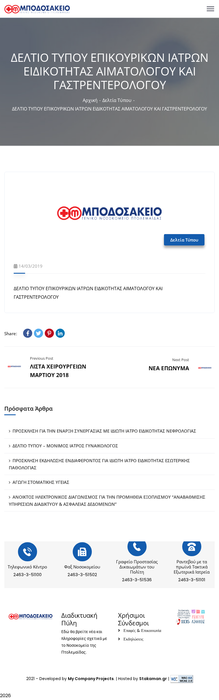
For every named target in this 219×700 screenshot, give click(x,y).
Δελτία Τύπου (116, 100)
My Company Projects (91, 678)
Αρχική (90, 100)
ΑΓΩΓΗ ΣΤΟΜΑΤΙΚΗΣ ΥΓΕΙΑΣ (41, 482)
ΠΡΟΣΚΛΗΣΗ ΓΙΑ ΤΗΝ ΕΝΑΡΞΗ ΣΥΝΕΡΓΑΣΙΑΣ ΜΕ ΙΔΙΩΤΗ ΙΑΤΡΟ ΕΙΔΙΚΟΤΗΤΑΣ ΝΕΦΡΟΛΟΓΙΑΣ (104, 431)
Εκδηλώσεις (133, 639)
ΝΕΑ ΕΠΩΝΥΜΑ (169, 368)
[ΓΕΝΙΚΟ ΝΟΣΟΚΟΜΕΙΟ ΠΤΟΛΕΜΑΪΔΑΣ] (37, 8)
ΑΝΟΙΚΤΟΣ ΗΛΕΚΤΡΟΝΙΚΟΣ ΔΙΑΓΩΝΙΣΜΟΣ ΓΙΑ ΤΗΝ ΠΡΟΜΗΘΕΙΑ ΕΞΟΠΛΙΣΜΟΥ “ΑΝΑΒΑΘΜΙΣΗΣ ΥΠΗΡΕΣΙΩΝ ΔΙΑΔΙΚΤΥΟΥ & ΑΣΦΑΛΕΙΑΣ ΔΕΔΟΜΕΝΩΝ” (107, 500)
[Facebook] (27, 333)
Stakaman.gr (153, 678)
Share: (10, 333)
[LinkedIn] (60, 333)
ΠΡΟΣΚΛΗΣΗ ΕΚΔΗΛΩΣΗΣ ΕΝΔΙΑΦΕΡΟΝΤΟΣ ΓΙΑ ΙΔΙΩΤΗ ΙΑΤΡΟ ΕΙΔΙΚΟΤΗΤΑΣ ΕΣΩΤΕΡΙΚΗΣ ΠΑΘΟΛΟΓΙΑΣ (99, 464)
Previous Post (41, 358)
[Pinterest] (49, 333)
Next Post (180, 359)
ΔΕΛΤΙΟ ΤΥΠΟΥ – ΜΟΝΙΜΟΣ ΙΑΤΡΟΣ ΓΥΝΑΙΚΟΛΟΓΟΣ (65, 446)
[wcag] (181, 678)
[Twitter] (38, 333)
